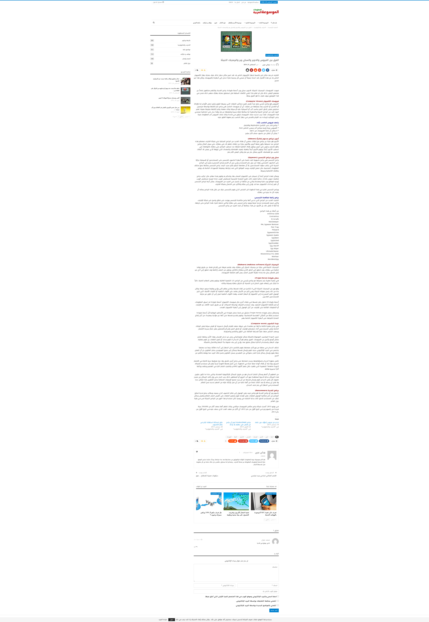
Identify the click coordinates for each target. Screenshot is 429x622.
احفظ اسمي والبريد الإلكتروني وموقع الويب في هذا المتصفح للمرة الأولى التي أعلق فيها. (241, 596)
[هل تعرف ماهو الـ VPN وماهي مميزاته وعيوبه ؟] (209, 501)
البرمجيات (255, 437)
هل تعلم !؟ (274, 23)
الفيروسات (229, 437)
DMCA (231, 2)
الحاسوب (242, 437)
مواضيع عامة (186, 49)
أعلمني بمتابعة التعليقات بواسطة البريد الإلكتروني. (256, 601)
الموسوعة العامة (263, 23)
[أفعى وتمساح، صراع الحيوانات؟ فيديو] (185, 100)
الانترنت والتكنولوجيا (272, 55)
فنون (215, 23)
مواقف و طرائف (207, 23)
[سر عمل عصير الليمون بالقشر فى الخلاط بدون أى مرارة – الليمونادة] (185, 110)
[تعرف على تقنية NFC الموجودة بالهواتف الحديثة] (263, 501)
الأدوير (261, 437)
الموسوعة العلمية (250, 23)
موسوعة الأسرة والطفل (234, 23)
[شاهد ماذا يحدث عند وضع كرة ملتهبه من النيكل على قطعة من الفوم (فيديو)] (185, 91)
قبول (171, 619)
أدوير (267, 437)
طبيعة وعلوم (186, 40)
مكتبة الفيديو (196, 23)
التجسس (248, 437)
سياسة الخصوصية (253, 2)
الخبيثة (235, 437)
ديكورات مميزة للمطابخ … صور (207, 475)
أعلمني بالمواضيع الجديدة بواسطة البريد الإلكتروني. (256, 605)
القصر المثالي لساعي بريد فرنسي (264, 475)
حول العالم (223, 23)
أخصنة (272, 437)
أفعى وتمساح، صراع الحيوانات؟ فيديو (169, 98)
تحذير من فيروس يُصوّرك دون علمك (267, 422)
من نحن (243, 2)
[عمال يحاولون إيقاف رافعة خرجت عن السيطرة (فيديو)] (185, 81)
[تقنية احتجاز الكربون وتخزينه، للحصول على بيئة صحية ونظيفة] (236, 501)
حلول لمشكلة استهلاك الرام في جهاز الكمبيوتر (211, 423)
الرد (195, 547)
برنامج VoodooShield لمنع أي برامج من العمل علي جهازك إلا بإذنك (238, 423)
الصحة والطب (186, 58)
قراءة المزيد (163, 619)
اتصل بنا (237, 2)
